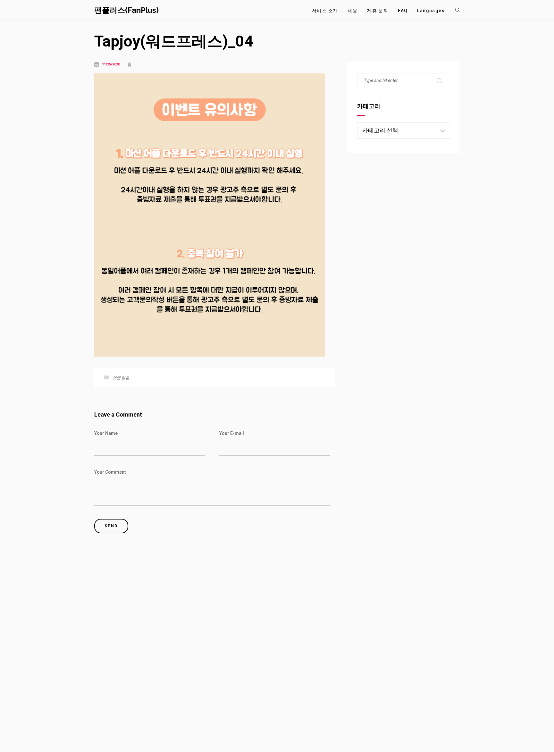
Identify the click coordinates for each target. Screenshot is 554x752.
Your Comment (110, 472)
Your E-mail (231, 433)
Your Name (106, 433)
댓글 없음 (121, 378)
